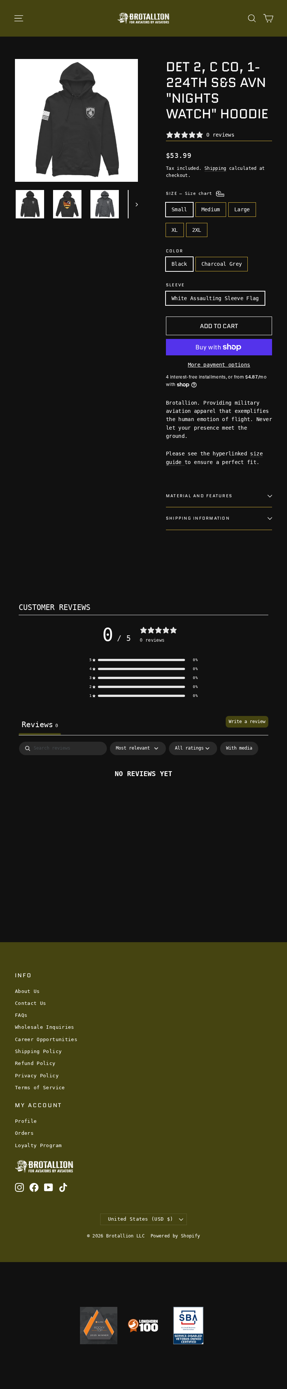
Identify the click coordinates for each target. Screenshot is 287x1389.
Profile (26, 1121)
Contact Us (30, 1003)
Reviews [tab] (40, 724)
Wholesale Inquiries (44, 1027)
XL (175, 230)
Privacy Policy (37, 1075)
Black (179, 264)
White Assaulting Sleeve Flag (215, 298)
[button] (143, 660)
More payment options (219, 365)
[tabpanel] (143, 798)
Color (174, 251)
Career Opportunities (46, 1039)
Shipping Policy (38, 1051)
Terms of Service (40, 1087)
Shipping (215, 168)
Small (179, 209)
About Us (27, 991)
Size (190, 193)
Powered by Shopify (175, 1236)
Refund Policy (35, 1063)
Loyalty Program (38, 1145)
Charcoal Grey (221, 264)
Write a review (247, 721)
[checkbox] (239, 748)
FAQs (21, 1015)
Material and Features (199, 496)
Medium (210, 209)
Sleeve (175, 285)
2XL (196, 230)
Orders (24, 1133)
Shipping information (198, 518)
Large (242, 209)
